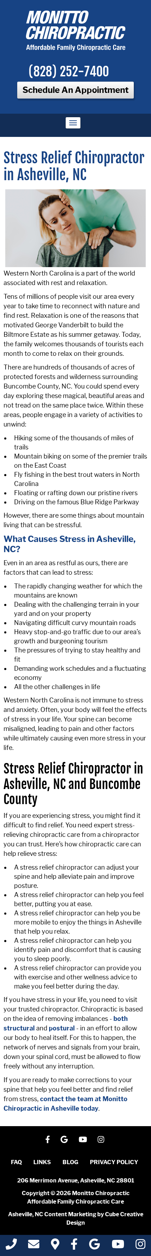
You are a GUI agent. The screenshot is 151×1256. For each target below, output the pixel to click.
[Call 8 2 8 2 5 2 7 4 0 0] (11, 1246)
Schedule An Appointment (75, 90)
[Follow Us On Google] (64, 1139)
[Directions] (55, 1246)
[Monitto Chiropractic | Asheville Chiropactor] (75, 31)
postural (62, 1028)
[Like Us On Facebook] (47, 1139)
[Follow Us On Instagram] (101, 1139)
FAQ (16, 1162)
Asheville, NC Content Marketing (52, 1214)
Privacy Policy (114, 1162)
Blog (70, 1162)
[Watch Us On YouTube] (83, 1139)
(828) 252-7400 (68, 72)
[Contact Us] (33, 1246)
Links (42, 1162)
